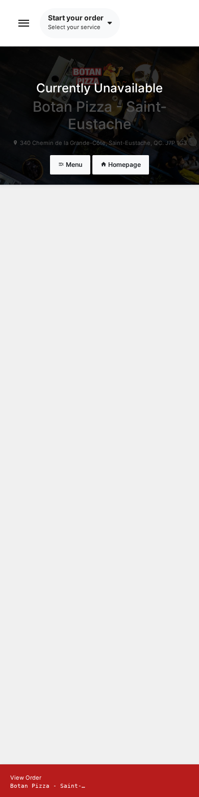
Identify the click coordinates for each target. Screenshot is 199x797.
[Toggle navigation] (24, 23)
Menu (73, 164)
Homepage (124, 164)
